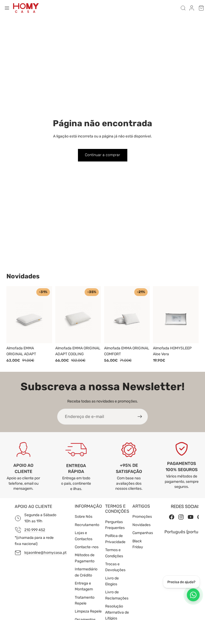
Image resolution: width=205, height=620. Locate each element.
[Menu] (7, 8)
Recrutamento (87, 525)
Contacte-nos (86, 547)
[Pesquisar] (183, 8)
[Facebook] (171, 517)
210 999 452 (34, 530)
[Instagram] (181, 517)
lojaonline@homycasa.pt (45, 552)
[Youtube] (190, 517)
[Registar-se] (139, 416)
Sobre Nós (83, 517)
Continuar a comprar (102, 155)
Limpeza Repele (88, 611)
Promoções (142, 517)
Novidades (141, 525)
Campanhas (142, 533)
